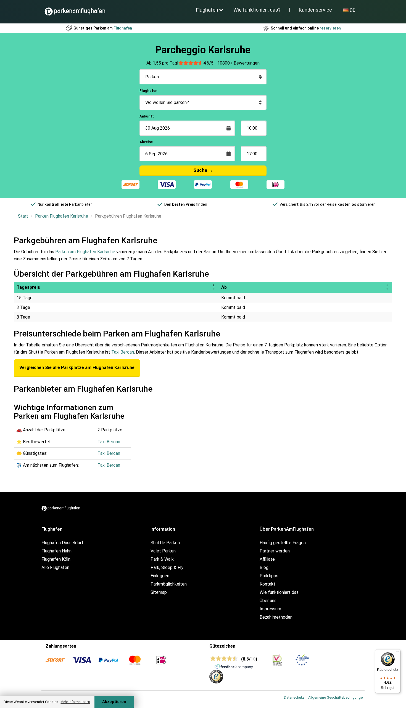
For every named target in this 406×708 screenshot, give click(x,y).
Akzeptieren (114, 701)
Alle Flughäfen (55, 567)
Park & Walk (162, 559)
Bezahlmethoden (276, 617)
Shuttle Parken (165, 542)
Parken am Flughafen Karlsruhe (85, 251)
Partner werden (275, 551)
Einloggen (160, 575)
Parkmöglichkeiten (169, 584)
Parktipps (269, 575)
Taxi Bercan (122, 352)
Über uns (268, 600)
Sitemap (159, 592)
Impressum (270, 608)
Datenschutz (294, 697)
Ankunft (146, 116)
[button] (213, 287)
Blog (264, 567)
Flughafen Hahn (56, 551)
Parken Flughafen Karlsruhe (61, 216)
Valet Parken (163, 551)
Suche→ (203, 170)
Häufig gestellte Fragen (283, 542)
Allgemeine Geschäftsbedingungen (336, 697)
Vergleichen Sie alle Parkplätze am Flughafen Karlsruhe (77, 367)
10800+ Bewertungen (238, 63)
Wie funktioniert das (279, 592)
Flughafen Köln (55, 559)
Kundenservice (315, 10)
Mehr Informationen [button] (75, 702)
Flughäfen (207, 10)
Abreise (146, 142)
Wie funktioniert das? (257, 10)
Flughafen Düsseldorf (62, 542)
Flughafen (148, 91)
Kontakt (267, 584)
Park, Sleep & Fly (167, 567)
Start (23, 216)
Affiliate (267, 559)
